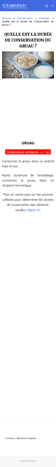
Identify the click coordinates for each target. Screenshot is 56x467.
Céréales (44, 18)
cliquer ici (33, 210)
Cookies (10, 438)
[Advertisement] (28, 109)
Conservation (25, 18)
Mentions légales (26, 438)
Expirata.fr (31, 461)
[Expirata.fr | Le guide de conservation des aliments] (14, 5)
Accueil (6, 18)
